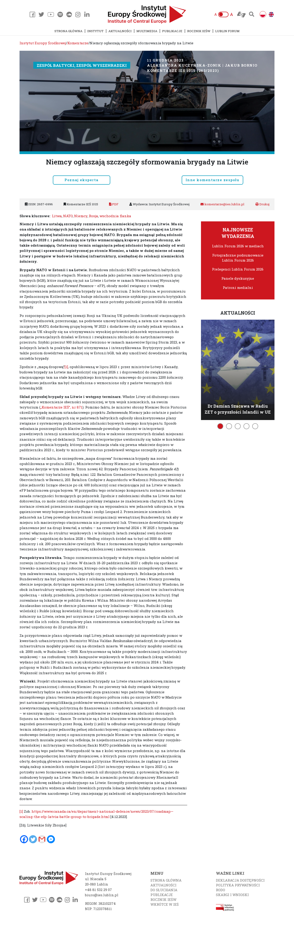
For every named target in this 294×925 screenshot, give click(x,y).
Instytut (95, 31)
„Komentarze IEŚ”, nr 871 (61, 407)
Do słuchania (163, 890)
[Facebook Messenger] (51, 839)
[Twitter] (33, 839)
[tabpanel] (237, 369)
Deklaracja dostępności (240, 880)
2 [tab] (229, 426)
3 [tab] (238, 426)
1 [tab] (220, 426)
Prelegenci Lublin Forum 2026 (237, 269)
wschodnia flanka (115, 216)
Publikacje (172, 31)
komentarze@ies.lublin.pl (224, 204)
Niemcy (81, 216)
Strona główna (68, 31)
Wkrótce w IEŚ (164, 904)
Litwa (57, 216)
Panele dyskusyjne (237, 278)
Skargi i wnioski (232, 894)
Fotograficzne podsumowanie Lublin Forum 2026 (237, 257)
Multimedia (146, 31)
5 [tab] (255, 426)
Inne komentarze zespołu (213, 180)
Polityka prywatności (238, 885)
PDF (114, 204)
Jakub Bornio (241, 65)
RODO (220, 890)
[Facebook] (24, 839)
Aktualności (120, 31)
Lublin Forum (227, 31)
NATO (68, 216)
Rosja (93, 216)
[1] (66, 366)
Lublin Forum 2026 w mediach (238, 246)
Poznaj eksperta (82, 180)
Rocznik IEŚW (198, 31)
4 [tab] (246, 426)
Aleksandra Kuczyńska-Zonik (184, 65)
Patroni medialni (238, 287)
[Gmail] (42, 839)
